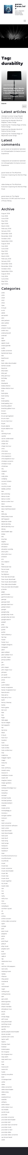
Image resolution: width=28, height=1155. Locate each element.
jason (3, 649)
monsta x (4, 813)
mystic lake (5, 886)
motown (4, 818)
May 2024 (4, 281)
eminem (4, 556)
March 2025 (5, 256)
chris (3, 448)
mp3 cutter (5, 828)
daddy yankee (6, 489)
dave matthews (6, 506)
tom (2, 1062)
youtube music (6, 1127)
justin (3, 682)
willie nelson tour (7, 1107)
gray (2, 624)
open (3, 923)
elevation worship (7, 549)
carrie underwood (7, 438)
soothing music (6, 1024)
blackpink (4, 383)
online (3, 916)
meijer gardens (6, 783)
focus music (5, 569)
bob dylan (4, 393)
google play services (8, 617)
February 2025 (6, 258)
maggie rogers (6, 758)
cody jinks (4, 476)
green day (4, 627)
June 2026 (4, 218)
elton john (4, 551)
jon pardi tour (5, 677)
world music (5, 1112)
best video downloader (9, 363)
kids (2, 712)
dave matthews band (8, 509)
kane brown (5, 692)
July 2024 (4, 276)
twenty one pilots (7, 1074)
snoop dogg (5, 1016)
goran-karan (7, 98)
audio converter (6, 350)
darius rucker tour (7, 501)
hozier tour (5, 642)
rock (2, 984)
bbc (2, 355)
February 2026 (6, 228)
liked (3, 732)
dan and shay (5, 494)
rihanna (3, 976)
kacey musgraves (7, 687)
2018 (3, 293)
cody (3, 474)
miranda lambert (6, 803)
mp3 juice (4, 835)
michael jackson (6, 800)
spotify (3, 1029)
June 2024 (4, 279)
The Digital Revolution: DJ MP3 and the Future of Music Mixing (13, 199)
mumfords (4, 861)
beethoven (5, 358)
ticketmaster (5, 1049)
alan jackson (5, 320)
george (3, 599)
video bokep (5, 184)
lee (2, 727)
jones (3, 680)
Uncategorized (9, 85)
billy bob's (4, 370)
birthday (4, 378)
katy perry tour (6, 697)
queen (3, 954)
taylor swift (5, 1039)
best (2, 360)
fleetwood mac (6, 567)
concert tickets (6, 481)
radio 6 (3, 956)
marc (3, 765)
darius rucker (5, 499)
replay (3, 974)
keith (3, 700)
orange (3, 926)
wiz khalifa (4, 1109)
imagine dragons (6, 644)
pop (2, 951)
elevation (4, 546)
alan (2, 318)
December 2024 (6, 264)
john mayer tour (6, 670)
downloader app (6, 531)
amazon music (6, 328)
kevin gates (5, 707)
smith (3, 1014)
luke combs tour (6, 750)
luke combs (5, 747)
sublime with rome (7, 1037)
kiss (2, 715)
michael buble (6, 798)
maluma (4, 763)
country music (6, 486)
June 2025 (4, 248)
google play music (7, 614)
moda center (5, 808)
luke (2, 742)
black (3, 381)
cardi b (3, 436)
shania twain (5, 1004)
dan (2, 491)
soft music (4, 1019)
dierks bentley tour (7, 526)
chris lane (4, 451)
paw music (4, 931)
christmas (4, 466)
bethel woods (5, 365)
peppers (4, 933)
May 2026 (4, 221)
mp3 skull (4, 838)
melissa (3, 785)
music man (5, 876)
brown (3, 411)
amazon (4, 325)
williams (4, 1102)
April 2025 (4, 253)
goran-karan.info (20, 6)
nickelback (5, 906)
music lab (4, 873)
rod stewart (5, 986)
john (2, 665)
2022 (3, 303)
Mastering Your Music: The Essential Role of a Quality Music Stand (13, 90)
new (2, 901)
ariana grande (5, 345)
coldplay (4, 479)
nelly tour (4, 898)
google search (6, 619)
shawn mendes (6, 1006)
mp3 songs (5, 843)
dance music (5, 496)
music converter (6, 868)
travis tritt (4, 1069)
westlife (4, 1099)
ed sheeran (5, 544)
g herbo (4, 589)
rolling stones (5, 994)
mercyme (4, 790)
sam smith (4, 999)
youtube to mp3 (6, 1129)
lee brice (4, 730)
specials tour (5, 1026)
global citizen (5, 607)
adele (3, 313)
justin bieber (5, 685)
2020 (3, 298)
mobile (3, 805)
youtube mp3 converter (9, 1124)
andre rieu (4, 330)
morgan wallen (6, 815)
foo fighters (5, 574)
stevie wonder (6, 1034)
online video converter (8, 921)
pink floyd (4, 941)
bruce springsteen (7, 416)
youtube (4, 1114)
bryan (3, 423)
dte (2, 536)
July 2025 (4, 246)
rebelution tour (6, 961)
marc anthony (6, 768)
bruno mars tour (6, 421)
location (4, 740)
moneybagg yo (6, 810)
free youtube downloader (10, 587)
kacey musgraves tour (8, 690)
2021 (2, 300)
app (2, 338)
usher (3, 1082)
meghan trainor (6, 780)
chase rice (4, 443)
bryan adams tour (7, 428)
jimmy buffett (6, 660)
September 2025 (7, 241)
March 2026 (5, 226)
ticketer (4, 1047)
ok (2, 911)
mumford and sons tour (9, 856)
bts (2, 431)
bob (2, 391)
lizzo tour (4, 737)
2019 (2, 295)
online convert (6, 918)
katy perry (4, 695)
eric (2, 559)
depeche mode (6, 521)
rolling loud (5, 991)
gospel (3, 622)
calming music (6, 433)
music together (6, 881)
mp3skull (4, 851)
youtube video (6, 1132)
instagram (4, 647)
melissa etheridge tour (8, 788)
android (4, 335)
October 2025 (6, 238)
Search (3, 103)
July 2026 (4, 216)
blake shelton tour (7, 388)
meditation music (7, 775)
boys (2, 398)
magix (3, 760)
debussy (4, 514)
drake (3, 534)
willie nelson (5, 1104)
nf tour (3, 903)
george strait (5, 602)
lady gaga (4, 720)
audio (3, 348)
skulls (3, 1011)
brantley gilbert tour (8, 408)
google (3, 609)
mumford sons (6, 858)
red (2, 964)
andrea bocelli (6, 333)
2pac (3, 305)
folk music (4, 572)
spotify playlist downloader (10, 1031)
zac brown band (6, 1137)
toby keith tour (6, 1059)
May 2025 (4, 251)
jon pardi (4, 675)
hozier (3, 639)
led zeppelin (5, 725)
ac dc (3, 310)
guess (3, 629)
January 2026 (5, 231)
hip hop (3, 637)
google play (5, 612)
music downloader (7, 871)
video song (4, 1092)
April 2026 (4, 223)
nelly (3, 896)
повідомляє (5, 161)
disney (3, 529)
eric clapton (5, 561)
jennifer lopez (6, 657)
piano (3, 936)
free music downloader (9, 582)
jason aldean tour (7, 654)
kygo (3, 717)
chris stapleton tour (7, 458)
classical (4, 471)
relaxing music (6, 971)
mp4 (2, 853)
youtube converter (7, 1117)
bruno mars (5, 418)
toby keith (4, 1057)
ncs (2, 891)
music (3, 863)
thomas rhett (5, 1044)
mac (2, 753)
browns (3, 413)
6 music (3, 308)
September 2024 (7, 271)
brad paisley (5, 401)
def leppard (5, 519)
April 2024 (4, 284)
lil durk (3, 735)
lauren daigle (5, 722)
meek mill (4, 778)
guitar (3, 632)
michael (4, 795)
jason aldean (5, 652)
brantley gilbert (6, 406)
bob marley (5, 396)
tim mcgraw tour (7, 1054)
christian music (6, 463)
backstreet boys (6, 353)
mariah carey (5, 770)
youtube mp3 (6, 1122)
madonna (4, 755)
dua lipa (4, 539)
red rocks (4, 969)
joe (2, 662)
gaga (3, 592)
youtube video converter (9, 1135)
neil (2, 893)
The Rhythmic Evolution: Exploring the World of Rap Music (14, 175)
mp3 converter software (9, 825)
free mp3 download (7, 577)
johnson (4, 672)
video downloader (7, 1089)
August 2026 (5, 213)
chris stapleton (6, 456)
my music (4, 883)
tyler (3, 1077)
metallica (4, 793)
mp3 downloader (7, 833)
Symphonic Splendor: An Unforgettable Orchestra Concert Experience (13, 151)
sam (2, 996)
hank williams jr (6, 634)
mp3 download (6, 830)
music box (4, 866)
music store (5, 878)
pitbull (3, 944)
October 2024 (6, 269)
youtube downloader (8, 1119)
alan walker (5, 323)
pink (2, 938)
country (4, 484)
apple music (5, 343)
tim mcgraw (5, 1052)
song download (6, 1021)
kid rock (4, 710)
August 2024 (5, 274)
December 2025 (6, 233)
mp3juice (4, 845)
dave (3, 504)
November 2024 (6, 266)
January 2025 (5, 261)
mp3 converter (6, 823)
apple (3, 340)
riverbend (4, 981)
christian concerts (7, 461)
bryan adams (5, 426)
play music (4, 946)
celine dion (5, 441)
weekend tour (6, 1097)
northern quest (6, 908)
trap (2, 1064)
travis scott (4, 1067)
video (3, 1084)
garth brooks (5, 594)
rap (2, 959)
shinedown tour (6, 1009)
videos (3, 1094)
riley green (5, 979)
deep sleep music (7, 516)
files (2, 564)
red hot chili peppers (8, 966)
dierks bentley (6, 524)
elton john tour (6, 554)
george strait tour (7, 604)
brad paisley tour (7, 403)
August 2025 (5, 243)
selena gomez (6, 1001)
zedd (3, 1140)
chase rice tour (6, 446)
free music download (8, 579)
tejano (3, 1042)
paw (2, 928)
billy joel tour (5, 376)
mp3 (2, 820)
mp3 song (4, 840)
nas (2, 888)
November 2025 (6, 236)
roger (3, 989)
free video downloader (8, 584)
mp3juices (4, 848)
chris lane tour (6, 453)
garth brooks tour (7, 597)
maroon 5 (4, 773)
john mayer (5, 667)
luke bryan (5, 745)
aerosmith (4, 315)
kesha (3, 705)
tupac (3, 1072)
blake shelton (5, 386)
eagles (3, 541)
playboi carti (5, 949)
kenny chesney (6, 702)
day (2, 511)
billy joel (4, 373)
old (2, 913)
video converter (6, 1087)
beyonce (4, 368)
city (2, 469)
